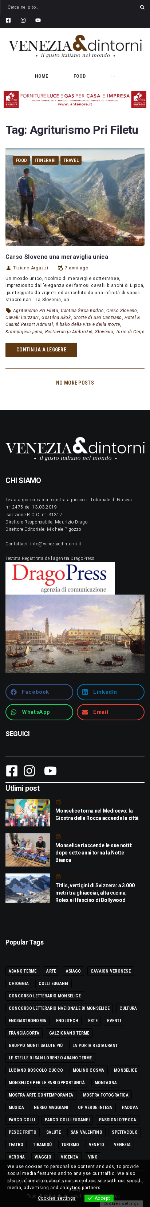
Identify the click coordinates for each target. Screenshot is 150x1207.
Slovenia (104, 331)
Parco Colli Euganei (67, 1119)
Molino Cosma (88, 1070)
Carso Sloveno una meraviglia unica (56, 256)
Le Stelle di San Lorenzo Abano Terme (50, 1057)
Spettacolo (124, 1132)
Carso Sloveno (121, 310)
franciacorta (24, 1033)
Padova (130, 1107)
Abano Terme (23, 971)
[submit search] (142, 7)
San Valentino (86, 1132)
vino (93, 1157)
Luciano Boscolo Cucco (36, 1070)
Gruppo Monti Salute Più (36, 1045)
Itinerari (45, 160)
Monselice (125, 1070)
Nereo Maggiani (51, 1107)
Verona (17, 1157)
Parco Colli (22, 1119)
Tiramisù (42, 1144)
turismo (70, 1144)
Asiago (73, 971)
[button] (39, 692)
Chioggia (19, 983)
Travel (71, 160)
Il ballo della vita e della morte (88, 324)
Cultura (128, 1008)
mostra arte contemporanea (41, 1095)
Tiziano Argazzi (30, 267)
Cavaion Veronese (111, 971)
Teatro (16, 1144)
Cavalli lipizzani (22, 317)
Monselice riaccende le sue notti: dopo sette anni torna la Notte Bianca (93, 852)
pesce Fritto (22, 1132)
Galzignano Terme (69, 1033)
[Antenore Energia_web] (75, 99)
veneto (96, 1144)
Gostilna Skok (56, 317)
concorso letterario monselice (45, 995)
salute (53, 1132)
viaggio (43, 1157)
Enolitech (67, 1020)
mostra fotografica (106, 1095)
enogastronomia (27, 1020)
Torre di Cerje (130, 331)
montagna (106, 1082)
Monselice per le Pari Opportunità (47, 1082)
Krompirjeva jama (23, 331)
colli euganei (53, 983)
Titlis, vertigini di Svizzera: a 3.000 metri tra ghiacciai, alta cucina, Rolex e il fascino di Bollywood (94, 893)
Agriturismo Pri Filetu (35, 310)
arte (51, 971)
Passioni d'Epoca (117, 1119)
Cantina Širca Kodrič (82, 310)
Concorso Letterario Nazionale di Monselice (59, 1008)
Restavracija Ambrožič (68, 331)
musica (16, 1107)
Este (93, 1020)
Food (21, 160)
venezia (122, 1144)
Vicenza (69, 1157)
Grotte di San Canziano (98, 317)
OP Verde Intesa (95, 1107)
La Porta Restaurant (95, 1045)
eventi (114, 1020)
